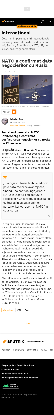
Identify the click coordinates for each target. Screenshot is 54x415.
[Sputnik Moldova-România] (9, 22)
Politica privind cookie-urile (15, 377)
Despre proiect (9, 365)
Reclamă (15, 369)
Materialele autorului (17, 126)
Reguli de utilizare (25, 365)
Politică (6, 349)
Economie (32, 349)
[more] (49, 216)
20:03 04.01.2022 (10, 71)
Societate (18, 349)
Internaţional (8, 310)
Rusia (27, 310)
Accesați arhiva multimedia (38, 106)
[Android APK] (10, 386)
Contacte (6, 369)
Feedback (33, 377)
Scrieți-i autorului (33, 126)
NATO (19, 310)
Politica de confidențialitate (15, 373)
